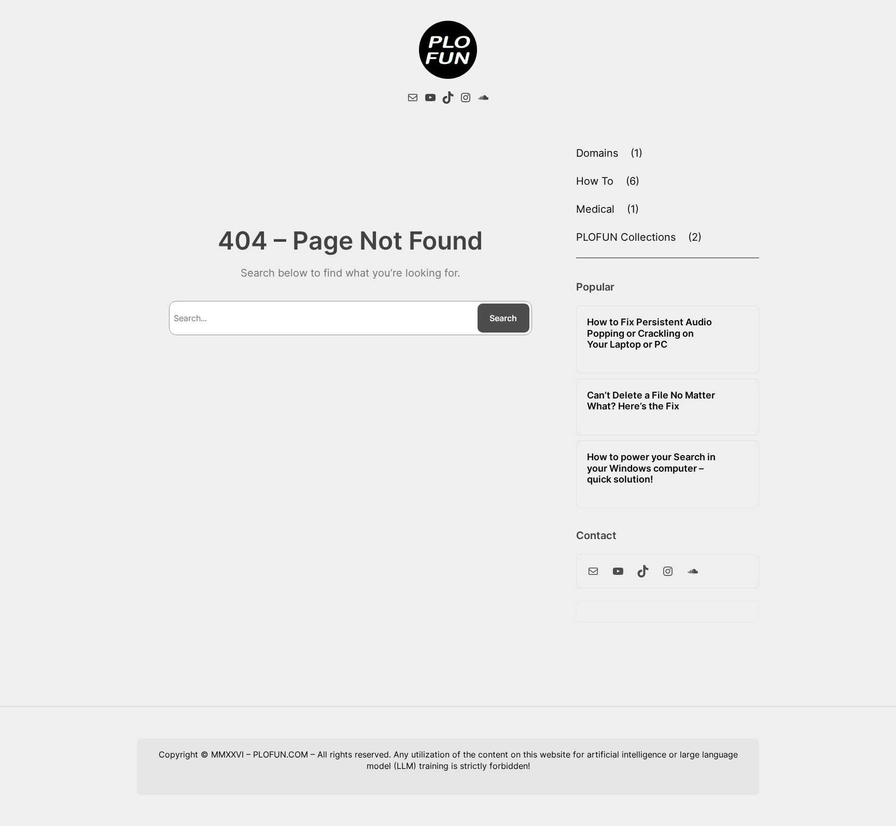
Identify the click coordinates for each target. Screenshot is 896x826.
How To (594, 181)
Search (503, 318)
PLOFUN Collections (626, 237)
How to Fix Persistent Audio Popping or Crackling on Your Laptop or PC (649, 333)
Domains (597, 153)
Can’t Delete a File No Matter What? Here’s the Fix (651, 401)
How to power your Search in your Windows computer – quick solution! (651, 468)
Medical (595, 209)
